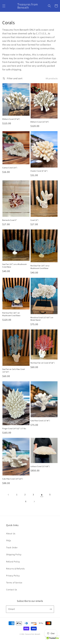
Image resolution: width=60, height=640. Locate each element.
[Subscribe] (50, 609)
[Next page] (34, 501)
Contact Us (11, 589)
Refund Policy (13, 561)
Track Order (12, 547)
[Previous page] (8, 494)
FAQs (8, 540)
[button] (3, 5)
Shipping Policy (13, 554)
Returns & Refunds (15, 568)
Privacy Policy (13, 575)
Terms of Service (14, 582)
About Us (10, 533)
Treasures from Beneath (32, 634)
